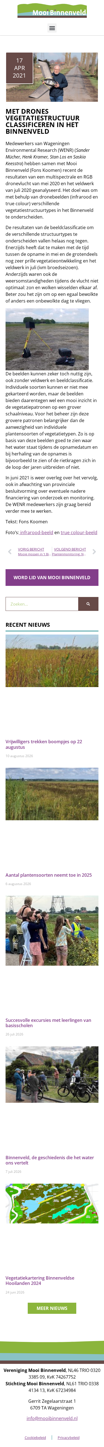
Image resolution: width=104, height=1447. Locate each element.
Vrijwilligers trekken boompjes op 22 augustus (44, 744)
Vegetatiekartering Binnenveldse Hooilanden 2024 (40, 1280)
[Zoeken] (88, 604)
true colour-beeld (79, 532)
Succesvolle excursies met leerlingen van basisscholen (48, 1023)
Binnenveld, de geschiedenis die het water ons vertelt (50, 1160)
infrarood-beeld (36, 532)
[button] (52, 28)
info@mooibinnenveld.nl (52, 1418)
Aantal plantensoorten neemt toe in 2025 (49, 875)
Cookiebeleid (35, 1437)
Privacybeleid (69, 1437)
